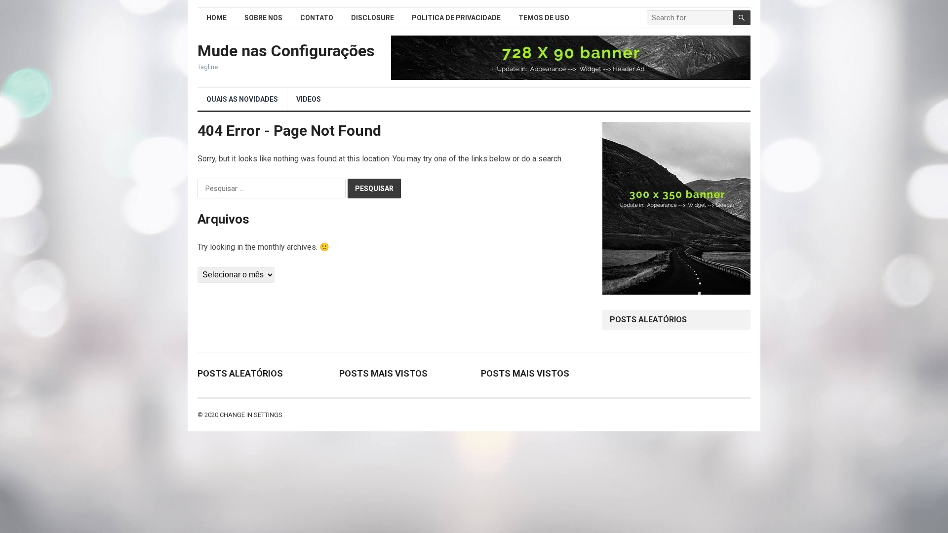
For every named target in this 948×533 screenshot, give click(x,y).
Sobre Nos (263, 18)
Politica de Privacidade (456, 18)
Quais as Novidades (242, 99)
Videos (308, 99)
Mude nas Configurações (286, 51)
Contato (316, 18)
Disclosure (372, 18)
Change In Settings (251, 415)
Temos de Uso (543, 18)
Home (216, 18)
